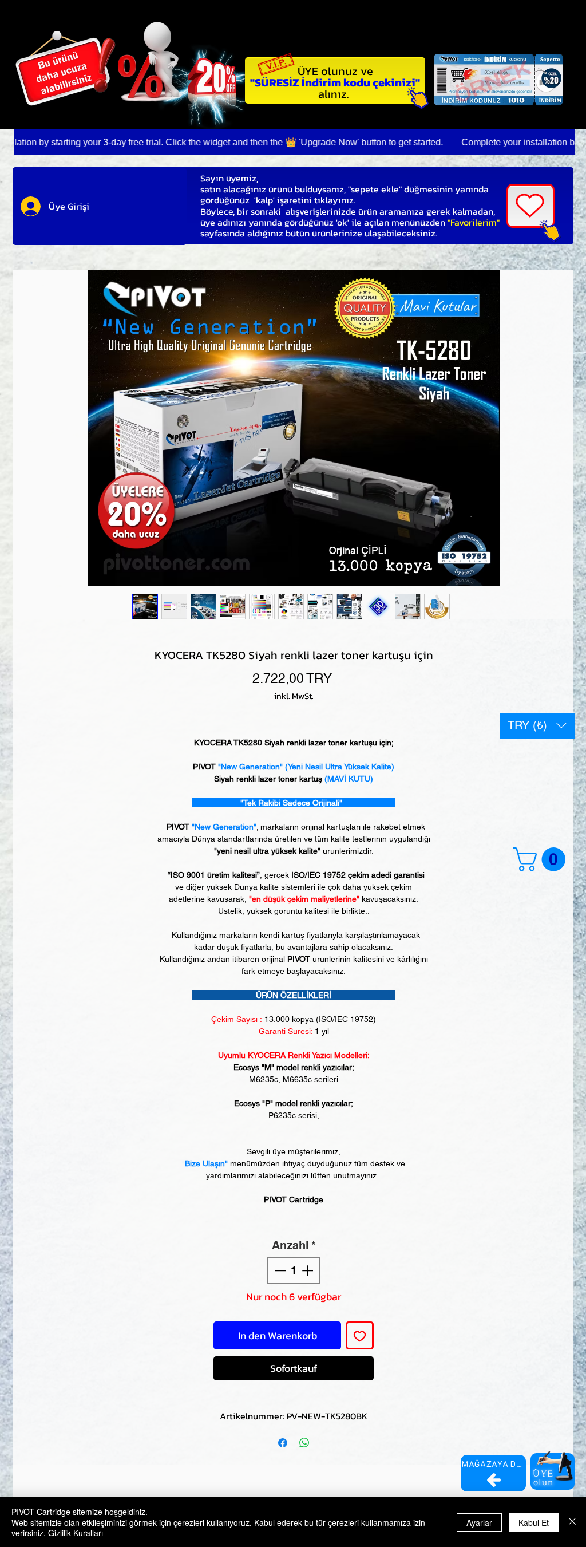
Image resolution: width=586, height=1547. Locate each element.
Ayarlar (479, 1522)
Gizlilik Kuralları (75, 1532)
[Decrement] (278, 1270)
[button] (537, 726)
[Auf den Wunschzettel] (360, 1335)
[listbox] (537, 726)
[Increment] (308, 1270)
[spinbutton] (293, 1270)
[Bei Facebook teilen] (283, 1443)
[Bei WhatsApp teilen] (304, 1443)
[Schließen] (572, 1522)
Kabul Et (533, 1522)
